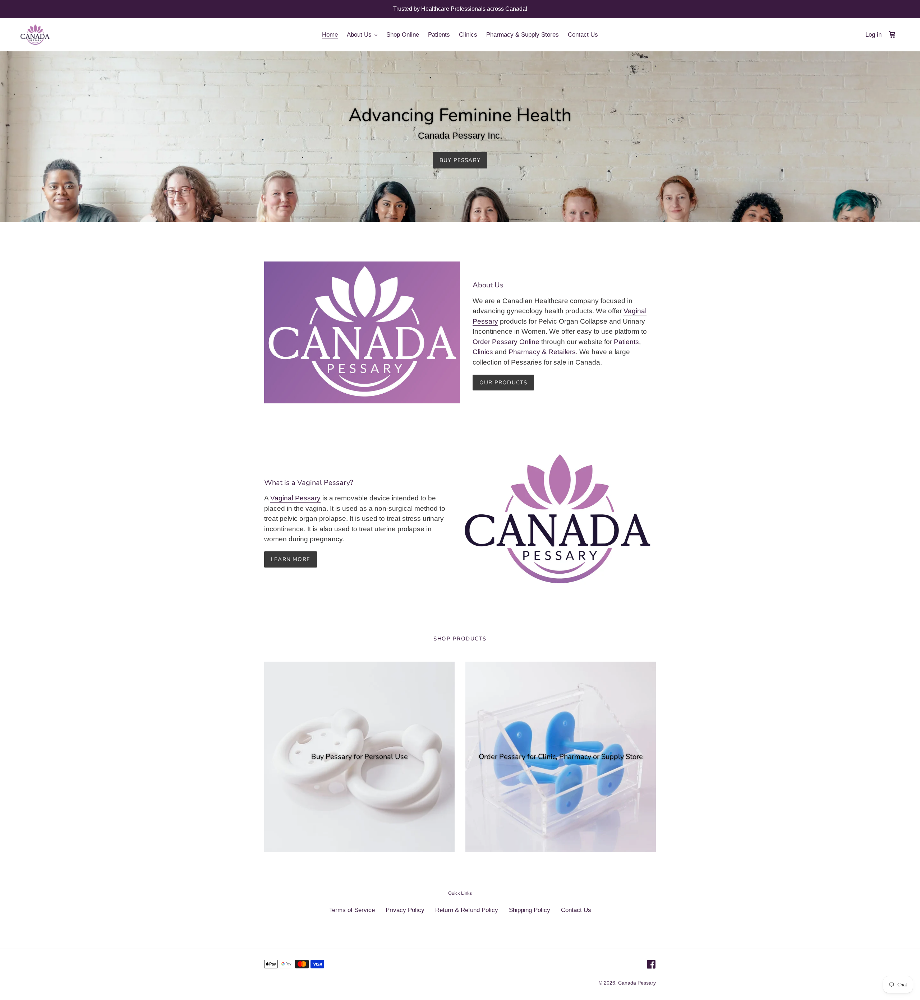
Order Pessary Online (506, 342)
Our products (503, 382)
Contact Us (576, 910)
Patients (626, 342)
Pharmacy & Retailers (542, 352)
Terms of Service (352, 910)
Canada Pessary (637, 983)
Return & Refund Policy (466, 910)
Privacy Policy (405, 910)
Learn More (290, 559)
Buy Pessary (460, 160)
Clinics (483, 352)
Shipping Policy (529, 910)
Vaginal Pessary (295, 498)
